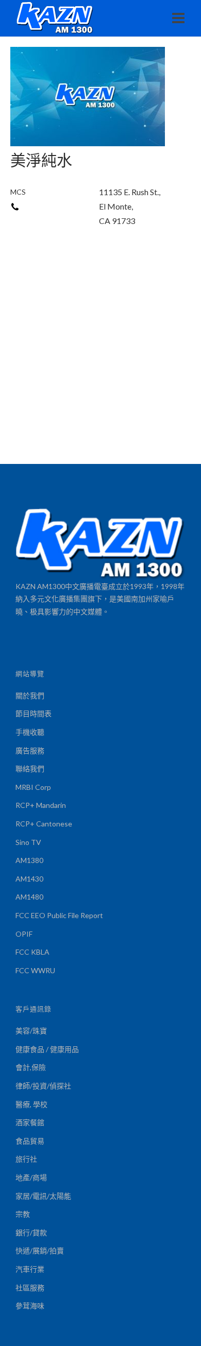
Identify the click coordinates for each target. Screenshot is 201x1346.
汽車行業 (29, 1269)
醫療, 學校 (31, 1104)
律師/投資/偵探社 (43, 1085)
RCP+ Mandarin (40, 805)
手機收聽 (29, 732)
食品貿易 (29, 1140)
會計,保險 (30, 1067)
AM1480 (29, 896)
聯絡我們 (29, 768)
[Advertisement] (100, 358)
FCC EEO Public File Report (59, 915)
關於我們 (29, 695)
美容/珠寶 (31, 1030)
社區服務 (29, 1287)
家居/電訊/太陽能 (43, 1196)
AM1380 (29, 860)
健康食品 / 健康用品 (47, 1049)
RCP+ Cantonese (43, 823)
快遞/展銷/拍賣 (39, 1250)
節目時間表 (33, 713)
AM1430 (29, 878)
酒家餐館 (29, 1122)
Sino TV (28, 842)
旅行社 (26, 1158)
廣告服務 (29, 750)
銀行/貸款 (31, 1232)
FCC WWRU (35, 970)
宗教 (22, 1214)
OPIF (23, 933)
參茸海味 (29, 1305)
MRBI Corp (33, 787)
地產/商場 (31, 1177)
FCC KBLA (32, 951)
